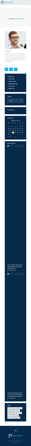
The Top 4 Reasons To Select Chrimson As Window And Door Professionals (15, 395)
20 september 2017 (11, 398)
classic (9, 408)
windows (17, 417)
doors (20, 408)
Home (6, 18)
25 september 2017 (11, 270)
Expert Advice (12, 79)
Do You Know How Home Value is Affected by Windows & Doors (14, 267)
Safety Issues (12, 86)
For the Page (12, 18)
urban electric (11, 417)
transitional (15, 415)
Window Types (12, 88)
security (19, 413)
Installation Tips (12, 81)
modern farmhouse (12, 413)
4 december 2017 (8, 51)
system (9, 415)
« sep (9, 136)
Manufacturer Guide (13, 83)
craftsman (15, 408)
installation (16, 410)
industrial (10, 410)
